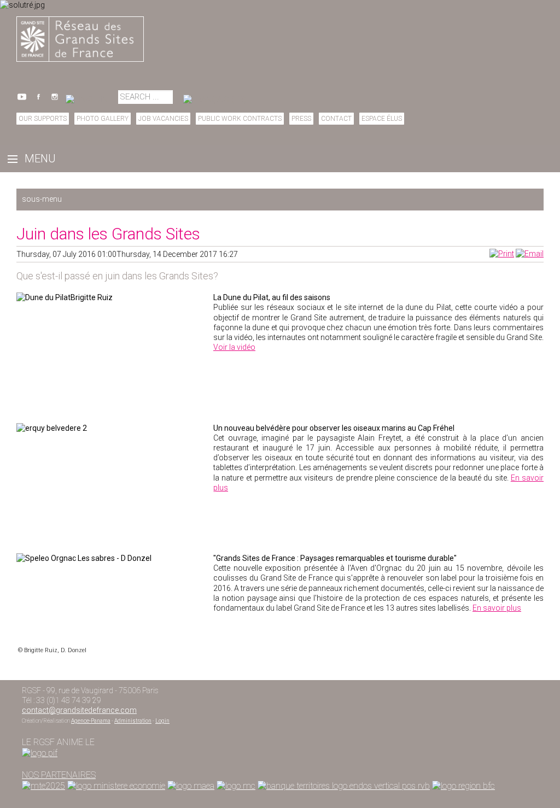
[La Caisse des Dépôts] (344, 786)
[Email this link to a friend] (530, 253)
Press (301, 118)
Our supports (43, 118)
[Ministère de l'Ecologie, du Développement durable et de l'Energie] (43, 786)
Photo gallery (103, 118)
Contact (336, 118)
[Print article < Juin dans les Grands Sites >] (501, 253)
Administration (132, 721)
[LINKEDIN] (87, 99)
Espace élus (381, 118)
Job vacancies (163, 118)
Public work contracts (240, 118)
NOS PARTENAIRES (59, 775)
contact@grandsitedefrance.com (79, 710)
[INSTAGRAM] (54, 99)
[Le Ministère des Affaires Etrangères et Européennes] (236, 786)
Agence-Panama (90, 721)
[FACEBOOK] (38, 99)
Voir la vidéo (234, 347)
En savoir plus (496, 608)
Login (162, 721)
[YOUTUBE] (21, 99)
